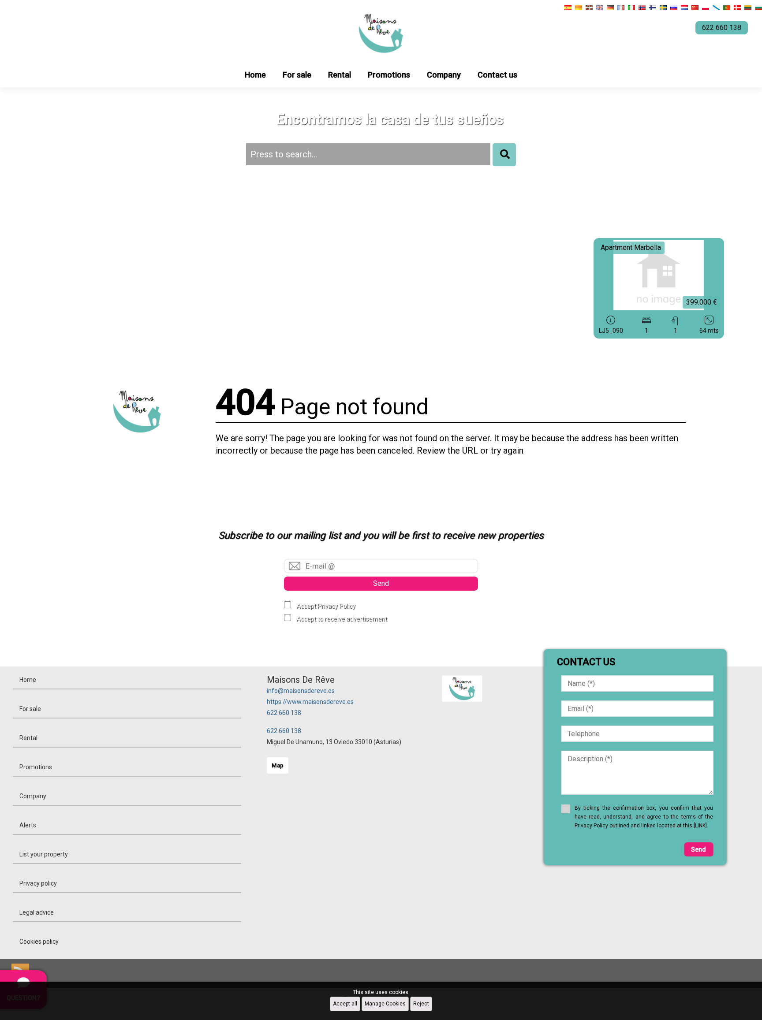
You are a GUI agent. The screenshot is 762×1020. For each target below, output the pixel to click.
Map (278, 765)
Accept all (345, 1004)
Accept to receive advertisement (341, 618)
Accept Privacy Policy (325, 606)
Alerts (27, 825)
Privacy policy (38, 883)
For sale (297, 74)
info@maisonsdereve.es (301, 690)
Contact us (497, 74)
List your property (43, 854)
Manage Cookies (385, 1004)
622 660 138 (284, 712)
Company (444, 74)
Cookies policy (39, 941)
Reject (421, 1004)
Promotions (389, 74)
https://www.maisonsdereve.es (310, 701)
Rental (339, 74)
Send (381, 583)
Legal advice (36, 912)
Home (255, 74)
